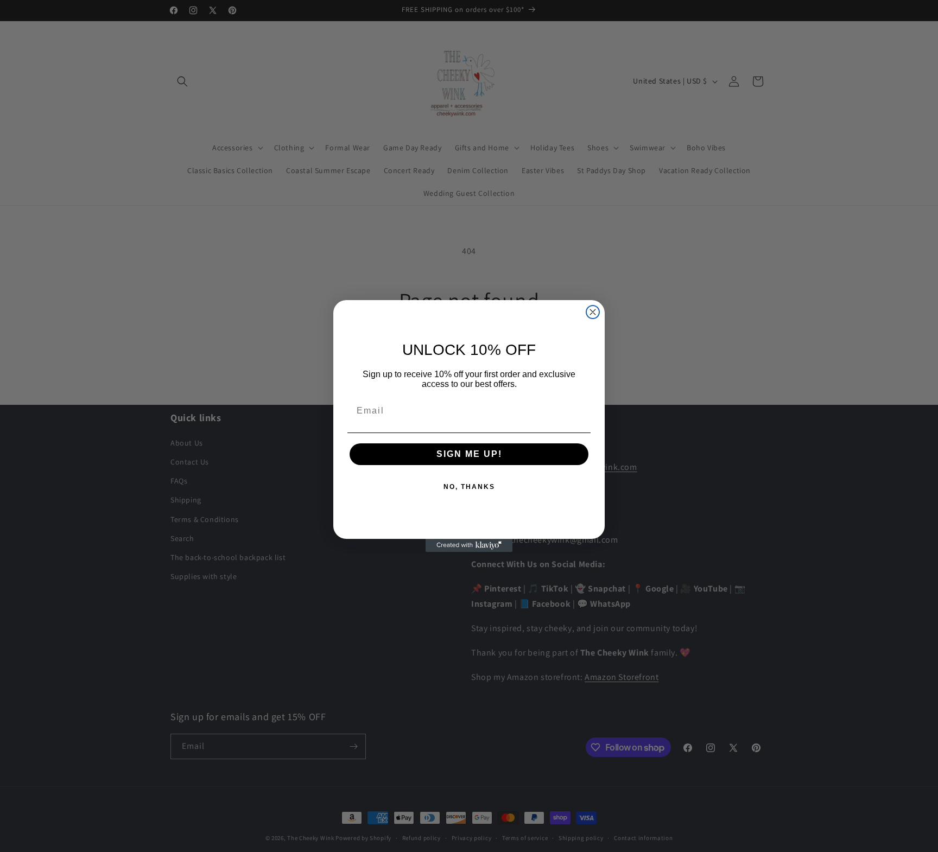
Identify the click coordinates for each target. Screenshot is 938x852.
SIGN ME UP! (469, 454)
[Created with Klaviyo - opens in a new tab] (469, 545)
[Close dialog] (592, 312)
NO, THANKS (469, 487)
